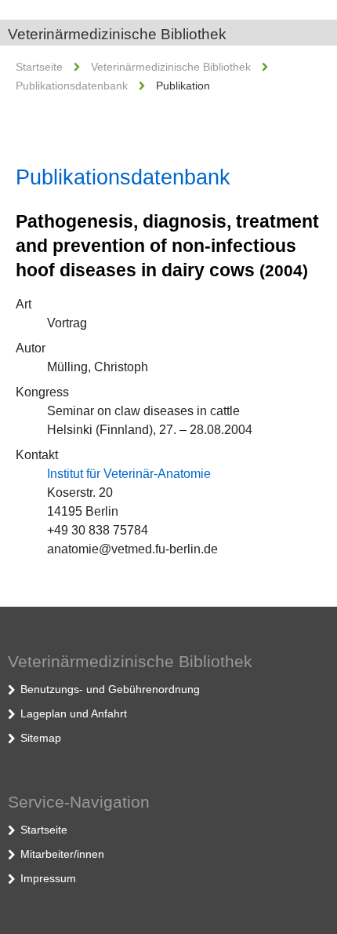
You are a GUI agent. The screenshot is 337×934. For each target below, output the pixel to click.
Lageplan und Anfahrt (73, 713)
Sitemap (40, 738)
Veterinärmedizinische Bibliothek (117, 34)
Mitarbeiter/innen (62, 854)
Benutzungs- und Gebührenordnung (110, 689)
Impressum (48, 878)
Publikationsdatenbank (72, 85)
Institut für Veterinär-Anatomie (129, 473)
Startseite (39, 66)
